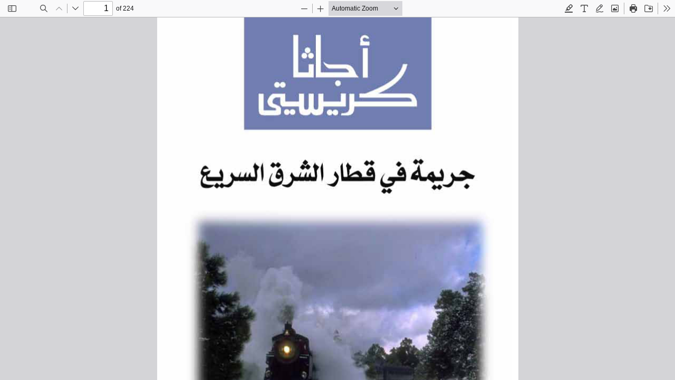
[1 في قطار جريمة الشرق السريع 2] (337, 198)
